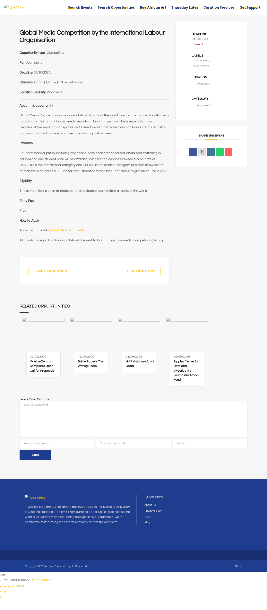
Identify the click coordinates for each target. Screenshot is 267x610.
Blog (147, 522)
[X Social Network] (202, 152)
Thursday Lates (184, 7)
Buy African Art (153, 7)
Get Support (250, 7)
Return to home (41, 579)
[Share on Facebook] (193, 152)
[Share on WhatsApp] (220, 152)
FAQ (147, 516)
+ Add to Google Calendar (50, 271)
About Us (150, 505)
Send (35, 455)
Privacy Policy (153, 510)
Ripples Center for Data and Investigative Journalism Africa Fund (186, 370)
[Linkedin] (211, 152)
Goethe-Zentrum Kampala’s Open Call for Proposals (42, 366)
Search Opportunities (116, 7)
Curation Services (219, 7)
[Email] (228, 152)
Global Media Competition (68, 230)
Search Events (80, 7)
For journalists (205, 105)
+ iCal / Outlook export (141, 271)
